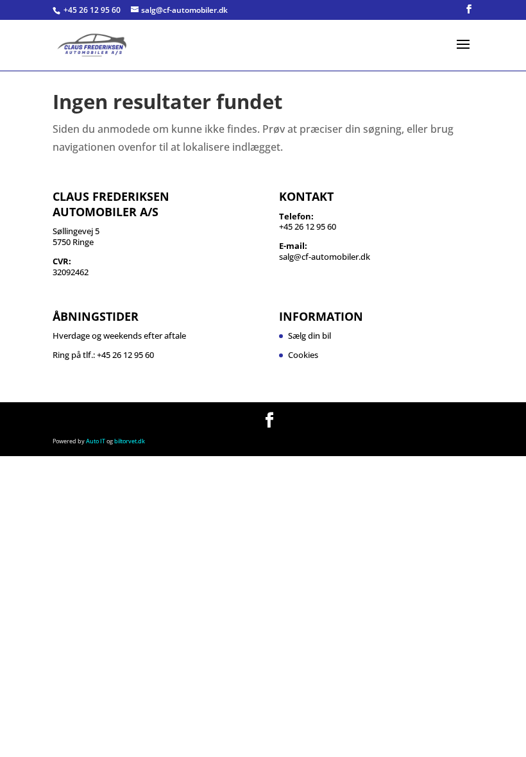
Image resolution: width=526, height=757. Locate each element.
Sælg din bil (309, 335)
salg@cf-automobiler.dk (324, 256)
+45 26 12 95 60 (93, 9)
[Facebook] (468, 9)
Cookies (303, 355)
